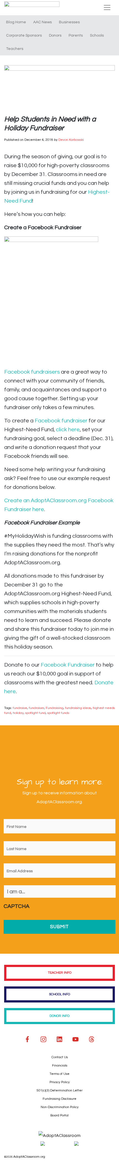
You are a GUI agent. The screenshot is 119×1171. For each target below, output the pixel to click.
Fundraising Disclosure (59, 1099)
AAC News (42, 22)
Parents (76, 35)
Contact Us (59, 1057)
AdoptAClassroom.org (29, 1157)
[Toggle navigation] (107, 7)
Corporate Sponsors (24, 35)
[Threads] (92, 1039)
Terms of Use (59, 1074)
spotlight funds (58, 713)
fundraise (20, 708)
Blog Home (16, 22)
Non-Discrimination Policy (60, 1107)
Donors (55, 35)
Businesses (69, 22)
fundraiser (36, 708)
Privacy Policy (60, 1082)
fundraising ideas (78, 708)
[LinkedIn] (59, 1039)
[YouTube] (75, 1039)
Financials (59, 1065)
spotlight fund (35, 713)
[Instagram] (43, 1039)
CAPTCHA (16, 906)
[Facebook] (27, 1039)
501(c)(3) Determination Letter (59, 1090)
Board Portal (59, 1115)
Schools (97, 35)
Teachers (14, 49)
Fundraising (54, 708)
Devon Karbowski (71, 140)
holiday (18, 713)
